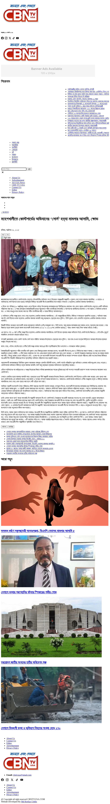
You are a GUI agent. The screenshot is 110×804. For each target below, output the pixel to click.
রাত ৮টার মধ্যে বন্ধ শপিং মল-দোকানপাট (72, 111)
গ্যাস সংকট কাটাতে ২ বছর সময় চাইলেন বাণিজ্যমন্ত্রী (76, 106)
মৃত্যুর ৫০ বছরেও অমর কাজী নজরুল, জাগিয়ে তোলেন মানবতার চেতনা (29, 448)
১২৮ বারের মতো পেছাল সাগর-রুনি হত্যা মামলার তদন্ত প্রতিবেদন (81, 118)
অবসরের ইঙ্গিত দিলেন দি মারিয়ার (70, 96)
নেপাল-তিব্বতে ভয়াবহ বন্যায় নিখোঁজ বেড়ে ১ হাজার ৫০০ (25, 439)
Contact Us (16, 187)
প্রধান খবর (15, 142)
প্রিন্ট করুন (7, 238)
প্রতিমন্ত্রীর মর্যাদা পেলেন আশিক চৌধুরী (72, 89)
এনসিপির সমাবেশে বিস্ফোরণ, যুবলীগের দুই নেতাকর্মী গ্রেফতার (80, 133)
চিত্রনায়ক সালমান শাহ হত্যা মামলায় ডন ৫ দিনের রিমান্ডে (25, 451)
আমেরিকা (15, 145)
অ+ (3, 235)
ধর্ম (13, 152)
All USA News (18, 182)
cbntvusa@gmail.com (22, 775)
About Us (16, 178)
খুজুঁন (29, 169)
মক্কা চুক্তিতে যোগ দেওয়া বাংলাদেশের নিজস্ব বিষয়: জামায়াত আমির (29, 436)
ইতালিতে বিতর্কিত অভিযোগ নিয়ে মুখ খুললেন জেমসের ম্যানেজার (80, 101)
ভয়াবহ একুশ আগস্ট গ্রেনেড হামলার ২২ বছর (74, 99)
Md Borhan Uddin (29, 802)
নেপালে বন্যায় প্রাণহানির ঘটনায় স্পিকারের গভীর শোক (24, 446)
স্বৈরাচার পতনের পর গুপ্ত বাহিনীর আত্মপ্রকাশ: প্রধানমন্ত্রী (78, 121)
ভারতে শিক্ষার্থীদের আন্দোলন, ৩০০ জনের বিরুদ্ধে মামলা (77, 108)
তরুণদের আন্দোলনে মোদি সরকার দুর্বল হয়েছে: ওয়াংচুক (77, 116)
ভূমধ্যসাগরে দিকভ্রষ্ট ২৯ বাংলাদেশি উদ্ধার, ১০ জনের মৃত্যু (79, 104)
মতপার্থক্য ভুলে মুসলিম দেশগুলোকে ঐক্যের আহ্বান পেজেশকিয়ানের (29, 434)
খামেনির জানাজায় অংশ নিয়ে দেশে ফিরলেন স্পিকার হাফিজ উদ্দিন (80, 135)
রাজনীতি (14, 162)
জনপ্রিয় (11, 427)
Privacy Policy (18, 192)
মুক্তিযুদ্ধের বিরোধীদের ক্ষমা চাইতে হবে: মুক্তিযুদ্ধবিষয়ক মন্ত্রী (80, 123)
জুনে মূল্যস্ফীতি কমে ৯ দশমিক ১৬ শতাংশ (73, 130)
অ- (8, 235)
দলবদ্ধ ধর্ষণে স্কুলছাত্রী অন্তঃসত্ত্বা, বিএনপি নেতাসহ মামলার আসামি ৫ (30, 444)
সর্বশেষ (4, 427)
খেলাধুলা (14, 150)
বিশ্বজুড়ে (15, 159)
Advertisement (18, 180)
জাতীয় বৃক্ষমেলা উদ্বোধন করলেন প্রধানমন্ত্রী (74, 125)
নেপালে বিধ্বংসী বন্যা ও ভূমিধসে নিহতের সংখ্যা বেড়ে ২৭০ (31, 728)
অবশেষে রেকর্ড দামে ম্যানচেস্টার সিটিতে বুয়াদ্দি (21, 441)
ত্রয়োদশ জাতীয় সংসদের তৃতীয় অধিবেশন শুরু (21, 453)
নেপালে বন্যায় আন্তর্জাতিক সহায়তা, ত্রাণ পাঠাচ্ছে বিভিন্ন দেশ (27, 431)
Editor (14, 190)
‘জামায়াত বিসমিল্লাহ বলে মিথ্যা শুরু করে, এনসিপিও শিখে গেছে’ (80, 91)
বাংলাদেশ (15, 157)
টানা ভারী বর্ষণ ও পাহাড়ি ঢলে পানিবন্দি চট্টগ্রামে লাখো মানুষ (78, 128)
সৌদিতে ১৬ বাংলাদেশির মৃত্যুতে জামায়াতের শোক (75, 113)
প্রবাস (14, 154)
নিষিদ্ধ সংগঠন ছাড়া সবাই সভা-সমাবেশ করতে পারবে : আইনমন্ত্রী (80, 94)
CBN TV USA (18, 185)
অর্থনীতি (14, 147)
